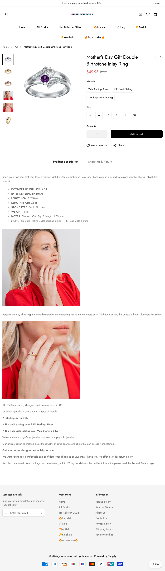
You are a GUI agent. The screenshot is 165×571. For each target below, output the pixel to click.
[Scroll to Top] (158, 553)
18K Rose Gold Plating (100, 97)
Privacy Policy (103, 524)
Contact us (101, 518)
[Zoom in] (71, 60)
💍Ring (121, 27)
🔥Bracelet (100, 27)
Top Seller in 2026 (70, 27)
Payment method (104, 534)
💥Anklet (140, 27)
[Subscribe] (41, 513)
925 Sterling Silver (98, 89)
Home (22, 27)
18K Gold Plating (123, 89)
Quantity (91, 126)
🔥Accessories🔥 (94, 37)
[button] (155, 14)
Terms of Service (104, 507)
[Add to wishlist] (159, 57)
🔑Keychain (67, 37)
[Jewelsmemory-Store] (82, 14)
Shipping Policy (104, 529)
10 (134, 115)
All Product (43, 27)
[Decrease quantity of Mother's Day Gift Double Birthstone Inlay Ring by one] (90, 133)
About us (100, 513)
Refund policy (103, 502)
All (16, 47)
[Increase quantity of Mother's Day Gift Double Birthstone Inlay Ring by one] (103, 133)
